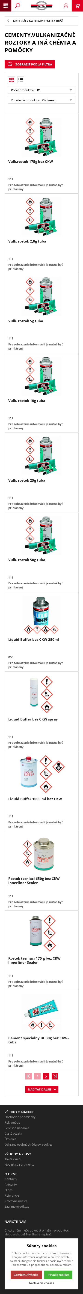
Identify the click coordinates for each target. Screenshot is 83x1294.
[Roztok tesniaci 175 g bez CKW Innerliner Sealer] (41, 933)
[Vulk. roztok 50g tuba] (41, 535)
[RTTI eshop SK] (41, 5)
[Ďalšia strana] (46, 1076)
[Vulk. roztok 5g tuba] (41, 296)
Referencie (12, 1195)
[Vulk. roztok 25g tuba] (41, 455)
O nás (8, 1190)
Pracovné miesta (16, 1201)
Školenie (10, 1139)
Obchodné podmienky (20, 1117)
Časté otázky (13, 1133)
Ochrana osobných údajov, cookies (28, 1144)
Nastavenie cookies (41, 1283)
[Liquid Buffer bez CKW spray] (41, 694)
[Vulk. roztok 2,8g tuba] (41, 216)
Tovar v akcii (13, 1159)
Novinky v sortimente (19, 1164)
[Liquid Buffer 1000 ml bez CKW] (41, 774)
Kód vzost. (49, 100)
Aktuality (11, 1184)
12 (38, 90)
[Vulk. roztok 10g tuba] (41, 376)
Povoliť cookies (58, 1275)
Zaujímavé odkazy (17, 1206)
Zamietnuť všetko (26, 1275)
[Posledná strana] (55, 1076)
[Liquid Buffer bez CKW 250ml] (41, 615)
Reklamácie (12, 1122)
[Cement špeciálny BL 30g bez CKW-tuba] (41, 1013)
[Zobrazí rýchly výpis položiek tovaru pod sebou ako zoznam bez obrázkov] (20, 79)
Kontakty (11, 1179)
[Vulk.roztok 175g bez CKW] (41, 137)
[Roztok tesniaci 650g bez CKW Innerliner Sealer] (41, 854)
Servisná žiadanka (17, 1128)
